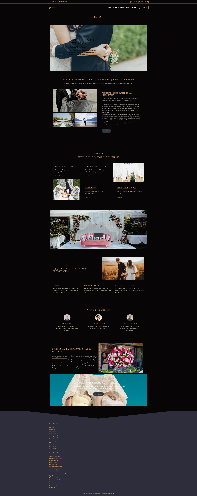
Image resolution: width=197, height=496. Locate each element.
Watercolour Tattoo (54, 486)
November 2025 (53, 437)
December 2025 (53, 435)
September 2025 (53, 439)
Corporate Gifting (54, 460)
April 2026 (52, 429)
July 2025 (51, 443)
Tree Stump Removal (54, 484)
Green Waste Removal (55, 468)
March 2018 (52, 447)
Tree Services (52, 482)
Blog (127, 8)
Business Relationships (55, 458)
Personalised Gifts (54, 472)
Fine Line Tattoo (53, 462)
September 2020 (53, 445)
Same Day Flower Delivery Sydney (58, 474)
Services (121, 8)
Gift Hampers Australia (55, 466)
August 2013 (52, 449)
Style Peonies (52, 476)
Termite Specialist (54, 478)
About (115, 8)
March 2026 (52, 431)
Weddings (52, 488)
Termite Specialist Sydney (56, 480)
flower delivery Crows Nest (59, 358)
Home (109, 8)
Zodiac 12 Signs (100, 493)
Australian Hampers (54, 456)
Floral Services (53, 464)
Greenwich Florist (54, 470)
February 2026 (53, 433)
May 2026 (51, 427)
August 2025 (52, 441)
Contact (133, 8)
